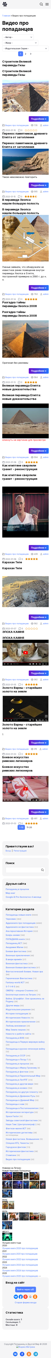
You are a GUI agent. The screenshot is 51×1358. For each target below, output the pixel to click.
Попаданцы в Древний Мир (20, 1100)
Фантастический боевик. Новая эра (24, 971)
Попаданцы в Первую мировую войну (25, 1042)
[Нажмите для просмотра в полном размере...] (25, 110)
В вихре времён (14, 959)
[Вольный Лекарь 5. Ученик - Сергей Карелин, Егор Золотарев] (7, 1228)
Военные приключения (18, 955)
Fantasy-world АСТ (15, 982)
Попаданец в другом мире (19, 1084)
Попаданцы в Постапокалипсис (22, 1108)
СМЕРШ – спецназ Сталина (20, 990)
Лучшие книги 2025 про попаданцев (20, 1276)
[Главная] (4, 4)
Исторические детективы (19, 1132)
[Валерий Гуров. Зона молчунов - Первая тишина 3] (34, 1179)
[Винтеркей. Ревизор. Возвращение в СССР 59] (11, 1208)
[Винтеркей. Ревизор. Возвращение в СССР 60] (13, 1219)
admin (45, 125)
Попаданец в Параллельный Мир (23, 1076)
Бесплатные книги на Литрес (21, 994)
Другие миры (13, 1005)
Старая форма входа (25, 1302)
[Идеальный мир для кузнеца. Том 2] (7, 1179)
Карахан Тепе (12, 562)
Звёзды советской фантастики (22, 1120)
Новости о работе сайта (18, 1034)
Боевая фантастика (16, 951)
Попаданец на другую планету (22, 1092)
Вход (8, 850)
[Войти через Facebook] (21, 1297)
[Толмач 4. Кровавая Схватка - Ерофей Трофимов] (24, 1219)
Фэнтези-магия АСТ (16, 1128)
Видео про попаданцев (17, 125)
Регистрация (20, 850)
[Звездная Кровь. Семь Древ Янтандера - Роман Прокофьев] (18, 1179)
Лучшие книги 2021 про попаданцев (19, 1254)
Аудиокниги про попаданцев (20, 923)
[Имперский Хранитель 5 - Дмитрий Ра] (18, 1188)
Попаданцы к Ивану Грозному (21, 1068)
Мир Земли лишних (16, 1029)
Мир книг (10, 893)
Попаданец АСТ (14, 943)
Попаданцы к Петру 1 (17, 1059)
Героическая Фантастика (19, 978)
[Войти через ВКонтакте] (16, 1297)
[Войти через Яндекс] (25, 1297)
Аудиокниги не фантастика (20, 927)
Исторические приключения (20, 1021)
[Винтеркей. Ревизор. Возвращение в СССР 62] (26, 1179)
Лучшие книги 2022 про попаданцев (20, 1259)
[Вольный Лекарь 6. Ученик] (7, 1197)
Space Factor (12, 1116)
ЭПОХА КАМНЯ (13, 632)
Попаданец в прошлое (17, 889)
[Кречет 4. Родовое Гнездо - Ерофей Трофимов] (5, 1208)
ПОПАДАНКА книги (15, 939)
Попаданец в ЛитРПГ (17, 1080)
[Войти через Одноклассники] (35, 1297)
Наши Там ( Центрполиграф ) (21, 1124)
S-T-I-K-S (10, 986)
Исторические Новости (18, 1017)
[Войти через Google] (30, 1297)
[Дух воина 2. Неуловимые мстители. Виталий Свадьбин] (43, 1219)
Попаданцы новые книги (18, 915)
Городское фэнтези (16, 1147)
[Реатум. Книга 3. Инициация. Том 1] (43, 1188)
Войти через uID (25, 1289)
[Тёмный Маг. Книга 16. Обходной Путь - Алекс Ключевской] (26, 1188)
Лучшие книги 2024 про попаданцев (20, 1270)
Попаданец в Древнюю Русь (20, 1096)
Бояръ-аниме (13, 935)
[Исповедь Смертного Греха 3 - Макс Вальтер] (7, 1240)
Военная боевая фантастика (21, 967)
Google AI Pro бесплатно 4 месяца (23, 897)
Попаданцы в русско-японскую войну (25, 1049)
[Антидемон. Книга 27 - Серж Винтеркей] (5, 1219)
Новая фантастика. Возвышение (22, 1139)
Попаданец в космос (16, 1088)
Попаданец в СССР (15, 1055)
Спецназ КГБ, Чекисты (17, 1143)
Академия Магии (14, 947)
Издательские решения (18, 1009)
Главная (6, 15)
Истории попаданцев (17, 1013)
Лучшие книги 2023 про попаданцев (20, 1265)
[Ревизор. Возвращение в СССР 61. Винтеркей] (34, 1219)
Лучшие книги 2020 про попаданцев (20, 1248)
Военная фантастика (17, 963)
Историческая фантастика (20, 1151)
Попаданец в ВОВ (15, 1038)
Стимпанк (11, 1155)
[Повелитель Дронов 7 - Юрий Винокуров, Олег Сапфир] (7, 1188)
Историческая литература (20, 1112)
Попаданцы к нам (15, 1104)
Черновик (11, 919)
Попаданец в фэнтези (17, 1071)
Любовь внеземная (16, 1026)
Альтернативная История (19, 931)
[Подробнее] (39, 119)
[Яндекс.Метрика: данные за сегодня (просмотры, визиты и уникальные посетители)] (25, 1347)
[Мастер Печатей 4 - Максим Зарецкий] (34, 1188)
